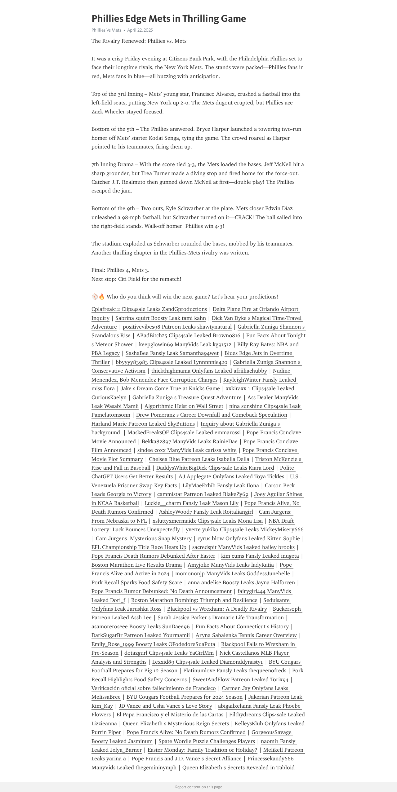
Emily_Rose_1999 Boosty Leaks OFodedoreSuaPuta (153, 644)
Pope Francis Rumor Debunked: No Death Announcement (161, 591)
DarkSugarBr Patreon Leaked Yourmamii (140, 635)
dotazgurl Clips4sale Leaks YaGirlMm (169, 652)
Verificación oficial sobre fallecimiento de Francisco (153, 688)
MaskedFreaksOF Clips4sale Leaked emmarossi (184, 432)
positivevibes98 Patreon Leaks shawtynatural (177, 326)
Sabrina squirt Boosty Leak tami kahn (160, 318)
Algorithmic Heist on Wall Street (184, 406)
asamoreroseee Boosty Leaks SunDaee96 (140, 626)
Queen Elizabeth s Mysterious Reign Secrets (176, 723)
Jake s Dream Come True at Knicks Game (170, 388)
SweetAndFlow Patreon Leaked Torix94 (240, 679)
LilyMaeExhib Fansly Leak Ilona (221, 485)
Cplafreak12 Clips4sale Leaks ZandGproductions (149, 309)
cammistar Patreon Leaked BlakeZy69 (202, 494)
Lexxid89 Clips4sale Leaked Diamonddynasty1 (207, 661)
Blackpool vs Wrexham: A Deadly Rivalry (217, 608)
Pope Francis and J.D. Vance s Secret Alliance (187, 758)
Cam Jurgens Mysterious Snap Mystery (144, 538)
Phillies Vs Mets (106, 30)
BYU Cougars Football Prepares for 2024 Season (185, 696)
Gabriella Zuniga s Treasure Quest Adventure (187, 397)
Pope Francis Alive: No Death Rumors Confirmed (186, 732)
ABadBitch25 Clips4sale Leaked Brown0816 (188, 335)
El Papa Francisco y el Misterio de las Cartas (170, 714)
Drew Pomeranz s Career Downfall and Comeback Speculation (211, 414)
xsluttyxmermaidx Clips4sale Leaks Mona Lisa (208, 520)
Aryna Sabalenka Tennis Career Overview (246, 635)
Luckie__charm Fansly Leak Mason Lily (192, 503)
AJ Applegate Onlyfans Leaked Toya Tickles (231, 476)
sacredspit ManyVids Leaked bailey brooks (243, 547)
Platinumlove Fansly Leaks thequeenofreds (234, 670)
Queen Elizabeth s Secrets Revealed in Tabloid (238, 767)
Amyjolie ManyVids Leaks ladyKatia (231, 564)
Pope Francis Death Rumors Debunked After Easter (153, 555)
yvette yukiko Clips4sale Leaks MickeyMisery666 (245, 529)
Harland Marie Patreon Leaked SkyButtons (143, 423)
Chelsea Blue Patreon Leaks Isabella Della (199, 459)
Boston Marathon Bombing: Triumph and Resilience (194, 600)
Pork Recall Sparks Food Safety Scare (136, 582)
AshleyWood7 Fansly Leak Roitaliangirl (206, 511)
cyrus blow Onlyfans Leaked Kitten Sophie (249, 538)
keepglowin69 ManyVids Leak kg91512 (185, 344)
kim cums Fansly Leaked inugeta (260, 555)
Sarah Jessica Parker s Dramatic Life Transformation (221, 617)
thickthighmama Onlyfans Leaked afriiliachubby (209, 370)
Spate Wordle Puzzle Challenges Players (206, 741)
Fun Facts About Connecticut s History (242, 626)
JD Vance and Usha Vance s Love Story (165, 705)
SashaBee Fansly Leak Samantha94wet (172, 353)
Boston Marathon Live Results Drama (136, 564)
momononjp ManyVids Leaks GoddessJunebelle (232, 573)
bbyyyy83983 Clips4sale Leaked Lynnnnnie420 (171, 362)
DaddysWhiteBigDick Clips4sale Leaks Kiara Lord (215, 467)
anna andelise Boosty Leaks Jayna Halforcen (241, 582)
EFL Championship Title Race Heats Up (138, 547)
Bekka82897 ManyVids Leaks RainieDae (190, 441)
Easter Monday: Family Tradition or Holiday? (202, 749)
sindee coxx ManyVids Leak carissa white (187, 450)
